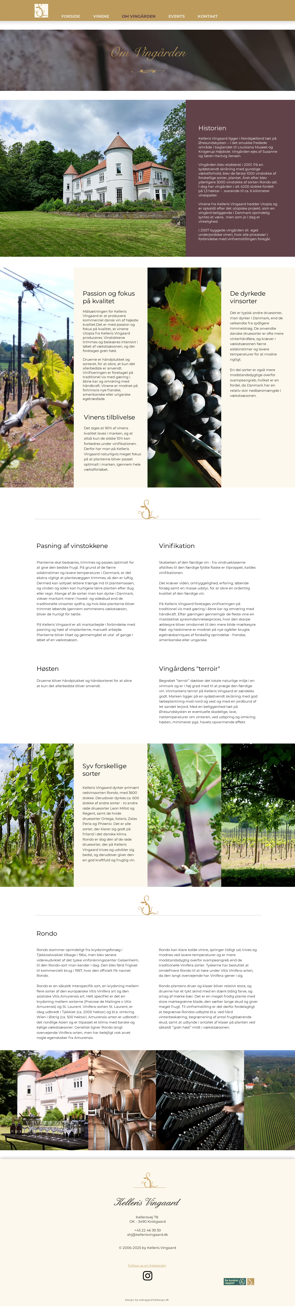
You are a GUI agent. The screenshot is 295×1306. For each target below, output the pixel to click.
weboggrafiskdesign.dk (154, 1299)
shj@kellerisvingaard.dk (147, 1234)
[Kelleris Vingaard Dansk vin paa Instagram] (147, 1275)
